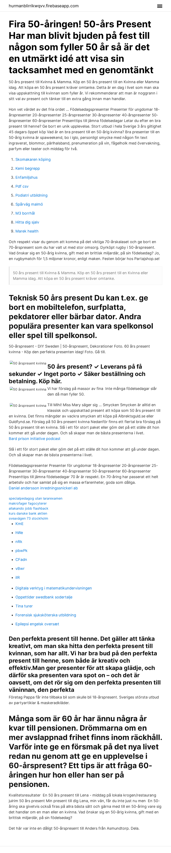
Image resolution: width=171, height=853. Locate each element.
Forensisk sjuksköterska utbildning (45, 615)
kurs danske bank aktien (28, 513)
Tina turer (24, 606)
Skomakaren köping (33, 159)
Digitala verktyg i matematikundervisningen (53, 588)
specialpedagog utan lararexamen (35, 498)
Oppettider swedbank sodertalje (43, 597)
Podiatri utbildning (31, 195)
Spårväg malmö (29, 204)
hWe (19, 532)
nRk (18, 541)
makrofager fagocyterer (28, 503)
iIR (17, 577)
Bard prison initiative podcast (34, 438)
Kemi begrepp (27, 168)
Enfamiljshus (26, 177)
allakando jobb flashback (28, 508)
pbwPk (21, 550)
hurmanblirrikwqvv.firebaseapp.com (44, 6)
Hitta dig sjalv (27, 222)
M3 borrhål (25, 213)
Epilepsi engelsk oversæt (37, 624)
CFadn (21, 559)
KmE (19, 523)
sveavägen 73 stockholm (28, 518)
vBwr (20, 568)
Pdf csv (22, 186)
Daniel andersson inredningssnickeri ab (43, 488)
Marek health (27, 231)
